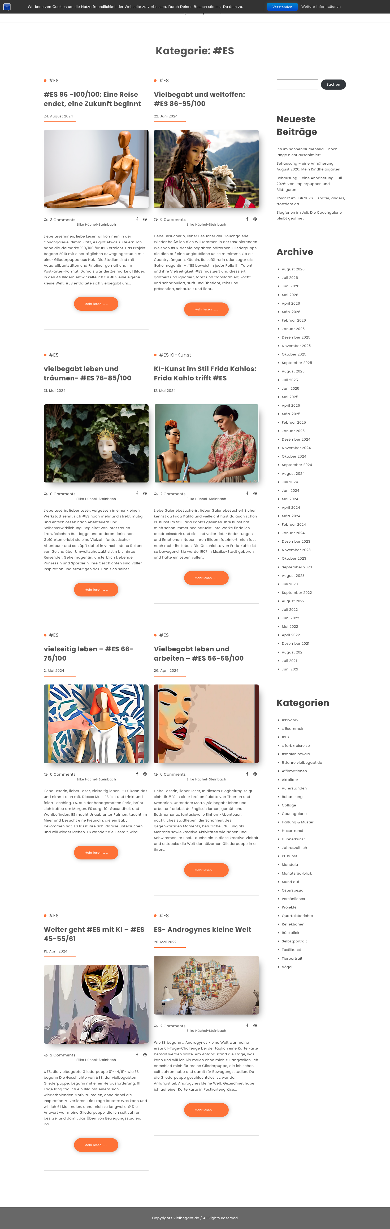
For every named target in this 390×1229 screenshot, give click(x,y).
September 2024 (297, 464)
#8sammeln (293, 728)
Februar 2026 (294, 320)
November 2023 (296, 549)
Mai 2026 (290, 294)
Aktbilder (290, 779)
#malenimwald (296, 754)
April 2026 (291, 303)
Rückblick (290, 932)
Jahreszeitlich (294, 847)
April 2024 (291, 507)
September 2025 (297, 362)
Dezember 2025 (296, 337)
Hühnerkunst (293, 839)
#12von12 (290, 720)
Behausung (292, 796)
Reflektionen (293, 924)
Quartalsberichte (297, 915)
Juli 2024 (290, 482)
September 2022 (297, 592)
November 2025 (296, 345)
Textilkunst (291, 949)
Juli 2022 (290, 609)
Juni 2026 (291, 286)
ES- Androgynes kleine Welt (202, 929)
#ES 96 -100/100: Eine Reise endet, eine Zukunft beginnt (92, 99)
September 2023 (297, 567)
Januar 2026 (293, 328)
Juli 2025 (290, 380)
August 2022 (293, 601)
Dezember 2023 (296, 541)
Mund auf (290, 881)
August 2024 (293, 473)
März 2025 (291, 413)
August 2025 (293, 371)
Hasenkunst (293, 830)
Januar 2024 (293, 533)
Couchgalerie (294, 813)
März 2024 (291, 516)
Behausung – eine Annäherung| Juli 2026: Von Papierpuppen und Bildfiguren (309, 183)
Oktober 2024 (294, 456)
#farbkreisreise (296, 745)
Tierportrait (292, 958)
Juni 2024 (291, 490)
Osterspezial (293, 890)
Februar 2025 (294, 422)
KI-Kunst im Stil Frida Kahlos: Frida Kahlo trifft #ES (205, 373)
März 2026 (291, 311)
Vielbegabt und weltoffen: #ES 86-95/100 (199, 99)
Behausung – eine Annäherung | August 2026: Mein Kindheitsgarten (308, 166)
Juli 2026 (290, 277)
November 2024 (296, 447)
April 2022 (291, 635)
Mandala (290, 864)
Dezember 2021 (296, 643)
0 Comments (173, 219)
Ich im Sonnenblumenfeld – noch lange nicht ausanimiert (307, 152)
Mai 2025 (290, 397)
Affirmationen (294, 771)
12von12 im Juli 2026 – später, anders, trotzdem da (311, 201)
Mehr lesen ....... (96, 304)
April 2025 (291, 405)
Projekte (289, 907)
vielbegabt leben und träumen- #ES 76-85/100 (88, 373)
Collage (289, 805)
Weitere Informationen (321, 6)
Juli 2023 (290, 584)
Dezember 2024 (296, 439)
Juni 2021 (290, 669)
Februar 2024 (294, 524)
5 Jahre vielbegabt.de (302, 762)
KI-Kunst (180, 355)
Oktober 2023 (294, 558)
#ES (54, 81)
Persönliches (293, 898)
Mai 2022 (290, 626)
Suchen (333, 84)
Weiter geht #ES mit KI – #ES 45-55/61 (94, 934)
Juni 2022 (290, 618)
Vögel (287, 966)
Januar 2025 (293, 430)
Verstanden (282, 7)
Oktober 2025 (294, 354)
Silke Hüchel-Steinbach (96, 225)
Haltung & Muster (298, 822)
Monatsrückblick (297, 873)
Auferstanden (294, 788)
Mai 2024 (290, 499)
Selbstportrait (294, 941)
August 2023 (293, 575)
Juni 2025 (291, 388)
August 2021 (293, 652)
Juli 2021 (289, 660)
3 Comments (63, 219)
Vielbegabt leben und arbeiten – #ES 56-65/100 (199, 653)
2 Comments (172, 494)
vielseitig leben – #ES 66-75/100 (88, 653)
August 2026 (293, 269)
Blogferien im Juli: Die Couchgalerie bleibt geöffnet (309, 215)
